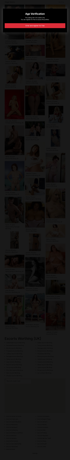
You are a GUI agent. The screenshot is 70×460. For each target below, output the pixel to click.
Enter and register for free (35, 26)
